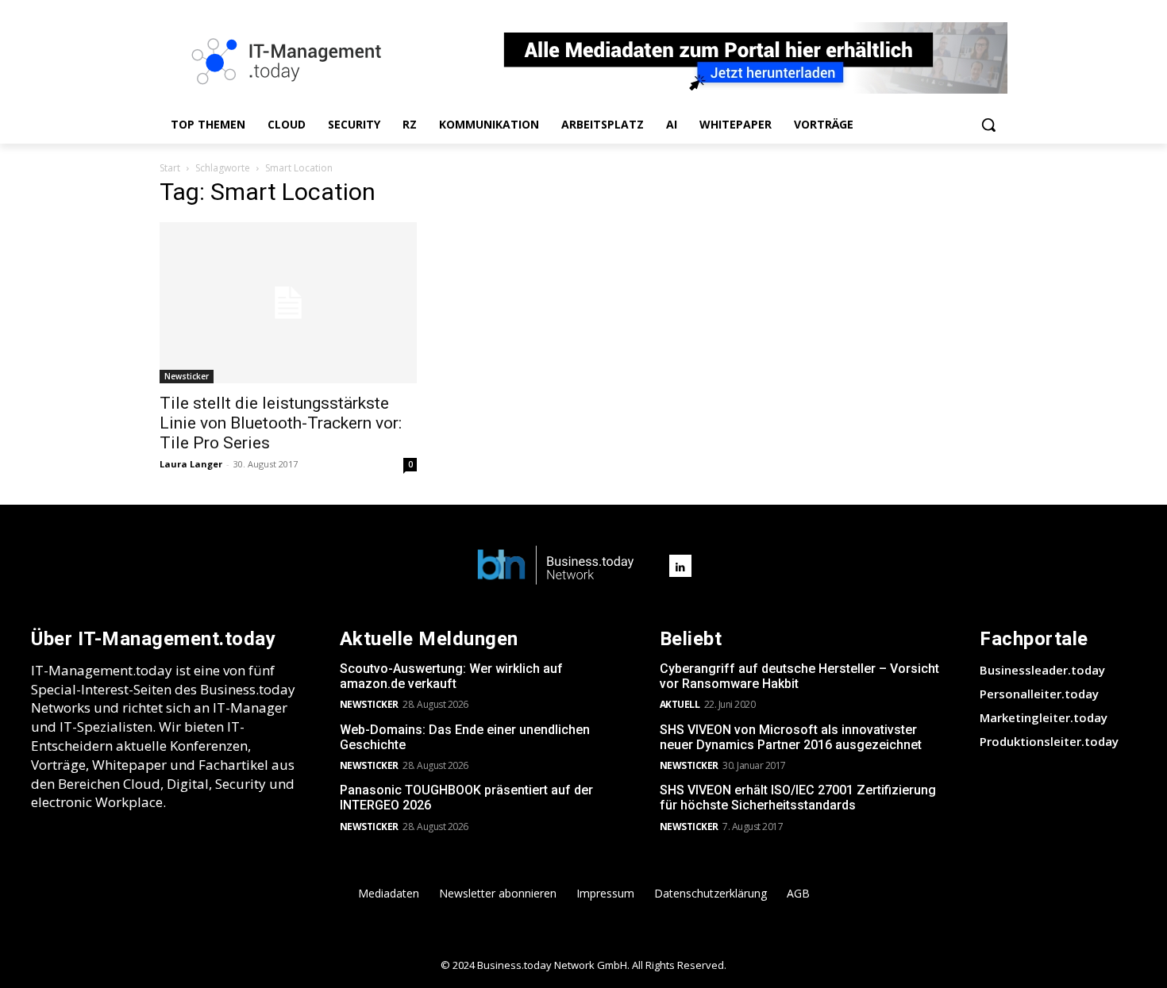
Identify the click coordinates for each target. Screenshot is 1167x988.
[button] (988, 125)
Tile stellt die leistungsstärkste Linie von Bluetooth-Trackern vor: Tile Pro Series (281, 423)
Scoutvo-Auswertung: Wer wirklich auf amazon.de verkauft (451, 676)
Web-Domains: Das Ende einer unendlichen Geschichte (465, 737)
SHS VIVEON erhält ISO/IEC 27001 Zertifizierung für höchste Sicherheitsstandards (798, 797)
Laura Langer (191, 464)
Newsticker (186, 376)
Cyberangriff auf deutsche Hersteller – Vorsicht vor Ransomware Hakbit (799, 676)
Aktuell (680, 704)
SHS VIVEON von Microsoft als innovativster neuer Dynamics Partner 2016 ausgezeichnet (791, 737)
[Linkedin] (680, 566)
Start (170, 168)
